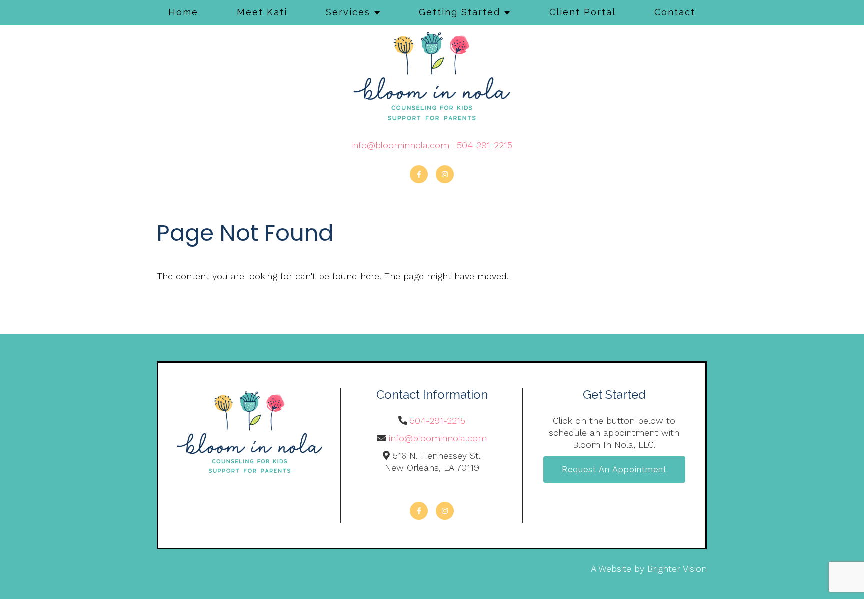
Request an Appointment (614, 469)
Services (348, 12)
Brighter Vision (677, 569)
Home (183, 12)
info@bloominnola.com (401, 145)
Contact (675, 12)
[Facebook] (419, 175)
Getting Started (459, 12)
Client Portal (583, 12)
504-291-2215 (484, 145)
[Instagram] (445, 175)
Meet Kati (262, 12)
